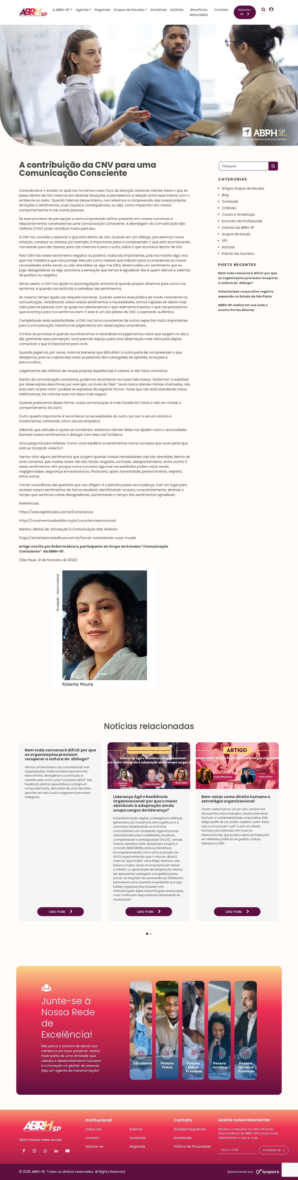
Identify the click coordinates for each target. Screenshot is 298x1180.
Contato (221, 9)
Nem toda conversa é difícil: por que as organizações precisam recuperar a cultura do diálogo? (248, 278)
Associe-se (244, 12)
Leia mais (57, 911)
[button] (147, 930)
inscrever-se (272, 1150)
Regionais (102, 9)
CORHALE (229, 208)
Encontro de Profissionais (242, 221)
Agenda (82, 9)
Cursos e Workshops (238, 214)
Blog (225, 195)
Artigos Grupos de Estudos (243, 188)
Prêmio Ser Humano (238, 253)
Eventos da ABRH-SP (238, 227)
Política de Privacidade (192, 1146)
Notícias (176, 9)
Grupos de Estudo (236, 234)
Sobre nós (93, 1129)
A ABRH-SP (61, 9)
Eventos (136, 1129)
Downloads (183, 1138)
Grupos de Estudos (129, 9)
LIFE (224, 240)
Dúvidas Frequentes (190, 1129)
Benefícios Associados (199, 12)
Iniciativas (159, 9)
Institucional (98, 1120)
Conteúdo (230, 201)
